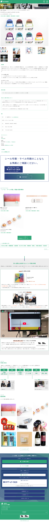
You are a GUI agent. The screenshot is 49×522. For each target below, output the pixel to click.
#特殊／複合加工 (33, 210)
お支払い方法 (24, 498)
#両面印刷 (29, 245)
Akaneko (2, 138)
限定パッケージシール (3, 207)
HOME (1, 10)
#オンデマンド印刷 (22, 245)
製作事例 (4, 10)
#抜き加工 (45, 245)
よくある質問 (23, 477)
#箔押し (8, 210)
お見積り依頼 (25, 461)
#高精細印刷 (11, 245)
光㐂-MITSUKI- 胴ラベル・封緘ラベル (31, 207)
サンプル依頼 (25, 465)
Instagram (13, 141)
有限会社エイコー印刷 (9, 145)
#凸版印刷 (16, 245)
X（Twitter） (8, 141)
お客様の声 (24, 491)
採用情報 (24, 512)
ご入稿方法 (24, 494)
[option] (24, 32)
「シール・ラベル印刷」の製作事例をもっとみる (23, 238)
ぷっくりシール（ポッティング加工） (6, 229)
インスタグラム (24, 449)
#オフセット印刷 (3, 210)
